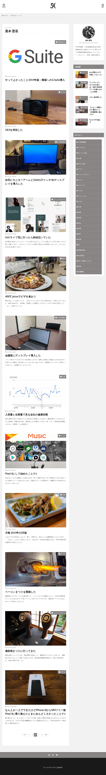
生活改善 (85, 107)
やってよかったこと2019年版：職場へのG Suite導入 (35, 79)
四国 (79, 212)
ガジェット (84, 72)
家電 (79, 218)
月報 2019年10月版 (16, 532)
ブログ (80, 201)
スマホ (63, 92)
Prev (25, 735)
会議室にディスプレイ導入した (23, 355)
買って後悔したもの (84, 261)
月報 (63, 495)
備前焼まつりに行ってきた (20, 650)
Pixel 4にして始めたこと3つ (21, 473)
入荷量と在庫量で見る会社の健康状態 (26, 414)
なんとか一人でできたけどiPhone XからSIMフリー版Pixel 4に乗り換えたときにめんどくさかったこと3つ (35, 711)
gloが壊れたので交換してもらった (95, 73)
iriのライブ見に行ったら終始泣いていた (28, 237)
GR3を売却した (14, 129)
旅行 (79, 234)
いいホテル (81, 147)
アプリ (80, 169)
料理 (79, 228)
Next (46, 735)
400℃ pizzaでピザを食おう (20, 296)
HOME (6, 15)
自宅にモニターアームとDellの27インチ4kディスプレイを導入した (34, 181)
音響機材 (85, 82)
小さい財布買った (95, 97)
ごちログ (59, 767)
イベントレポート (59, 199)
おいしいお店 (82, 153)
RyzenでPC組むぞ (95, 121)
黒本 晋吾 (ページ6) (16, 15)
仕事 (63, 377)
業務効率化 (61, 42)
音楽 (79, 266)
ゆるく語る (81, 164)
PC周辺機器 (61, 142)
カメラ (80, 180)
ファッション (83, 98)
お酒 (79, 158)
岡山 (63, 258)
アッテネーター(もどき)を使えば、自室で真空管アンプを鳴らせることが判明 (95, 87)
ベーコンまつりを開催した (20, 591)
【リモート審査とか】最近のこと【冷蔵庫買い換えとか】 (95, 110)
